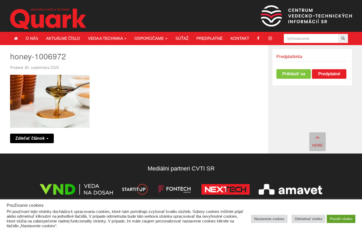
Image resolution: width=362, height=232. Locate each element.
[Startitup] (134, 190)
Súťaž (181, 38)
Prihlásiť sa (293, 74)
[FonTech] (174, 190)
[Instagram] (270, 38)
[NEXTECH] (225, 190)
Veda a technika (106, 38)
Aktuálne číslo (63, 38)
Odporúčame (149, 38)
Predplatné (209, 38)
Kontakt (240, 38)
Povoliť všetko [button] (341, 219)
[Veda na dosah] (76, 190)
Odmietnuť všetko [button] (308, 219)
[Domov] (16, 38)
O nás (32, 38)
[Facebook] (258, 38)
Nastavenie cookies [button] (269, 219)
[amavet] (290, 190)
